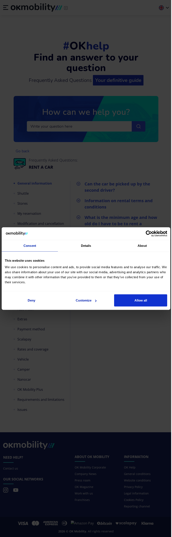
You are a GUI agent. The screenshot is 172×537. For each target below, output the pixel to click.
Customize (83, 300)
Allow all (140, 300)
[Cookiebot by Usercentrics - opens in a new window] (148, 233)
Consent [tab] (29, 245)
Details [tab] (86, 245)
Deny (31, 300)
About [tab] (142, 245)
